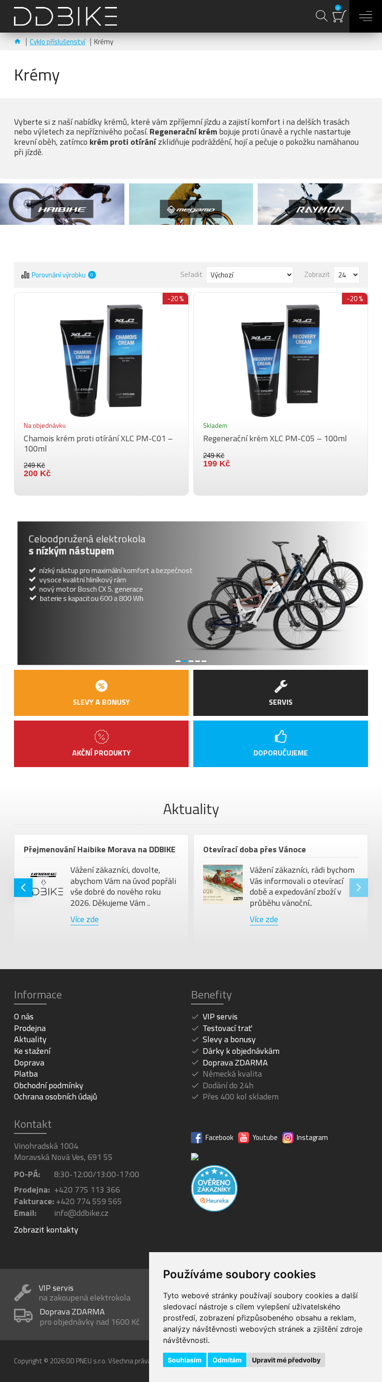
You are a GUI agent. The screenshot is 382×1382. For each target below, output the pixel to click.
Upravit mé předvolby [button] (286, 1360)
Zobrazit (317, 274)
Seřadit (191, 274)
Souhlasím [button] (185, 1360)
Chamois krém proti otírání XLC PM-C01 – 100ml (98, 443)
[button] (23, 887)
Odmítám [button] (227, 1360)
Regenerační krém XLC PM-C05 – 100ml (275, 438)
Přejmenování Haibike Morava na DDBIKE (100, 849)
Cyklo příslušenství (57, 41)
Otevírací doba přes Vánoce (254, 849)
